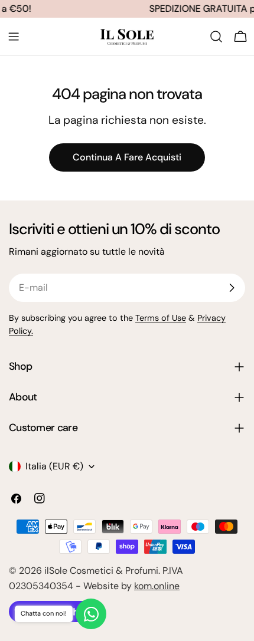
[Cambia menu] (13, 36)
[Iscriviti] (231, 287)
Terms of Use (160, 318)
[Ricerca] (216, 36)
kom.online (157, 586)
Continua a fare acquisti (127, 157)
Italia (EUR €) (54, 466)
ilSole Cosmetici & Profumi (101, 570)
